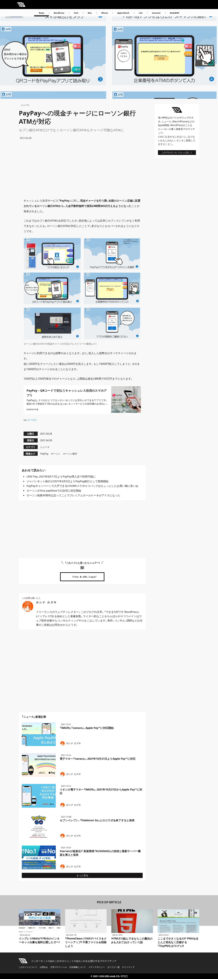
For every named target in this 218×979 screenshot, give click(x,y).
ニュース (25, 105)
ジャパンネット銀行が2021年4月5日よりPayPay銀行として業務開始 (67, 481)
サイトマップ (128, 967)
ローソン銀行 (70, 453)
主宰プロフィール (58, 967)
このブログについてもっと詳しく (176, 152)
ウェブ (185, 117)
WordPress (59, 12)
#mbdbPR (174, 12)
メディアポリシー (96, 967)
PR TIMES (32, 420)
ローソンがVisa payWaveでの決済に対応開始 (54, 490)
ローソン (55, 453)
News (41, 12)
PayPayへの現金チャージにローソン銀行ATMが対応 (77, 117)
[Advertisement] (82, 169)
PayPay (44, 453)
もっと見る (82, 875)
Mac (90, 12)
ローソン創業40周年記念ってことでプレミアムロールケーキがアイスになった (73, 495)
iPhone (104, 12)
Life (141, 12)
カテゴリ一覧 (113, 967)
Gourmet (156, 12)
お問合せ (44, 967)
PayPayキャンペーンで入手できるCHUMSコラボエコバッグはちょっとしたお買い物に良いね (82, 486)
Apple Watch (123, 12)
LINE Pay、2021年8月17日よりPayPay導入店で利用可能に (61, 476)
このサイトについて (28, 967)
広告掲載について (77, 967)
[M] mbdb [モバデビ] (116, 976)
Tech (76, 12)
